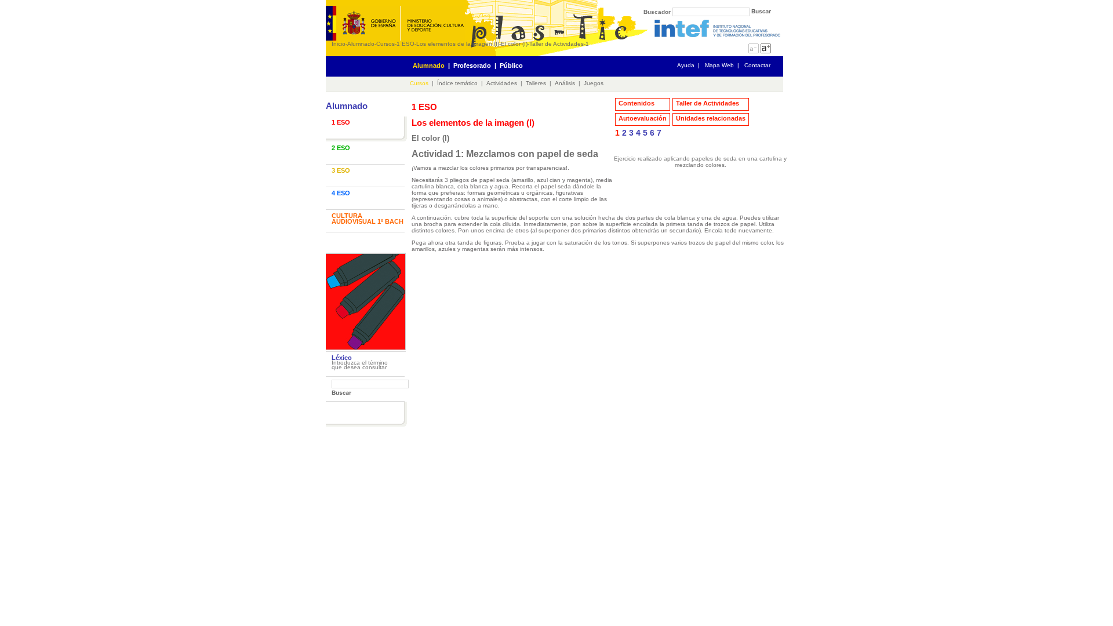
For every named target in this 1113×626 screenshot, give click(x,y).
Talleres (536, 83)
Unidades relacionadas (710, 118)
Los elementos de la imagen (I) (457, 44)
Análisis (565, 83)
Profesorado (472, 65)
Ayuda (685, 65)
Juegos (593, 83)
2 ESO (341, 147)
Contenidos (636, 103)
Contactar (757, 65)
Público (511, 65)
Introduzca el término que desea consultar (360, 364)
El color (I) (514, 44)
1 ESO (405, 44)
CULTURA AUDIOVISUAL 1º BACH (367, 218)
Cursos (385, 44)
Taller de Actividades (556, 44)
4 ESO (341, 193)
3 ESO (341, 170)
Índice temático (457, 83)
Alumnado (360, 44)
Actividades (501, 83)
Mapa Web (719, 65)
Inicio (338, 44)
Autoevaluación (643, 118)
